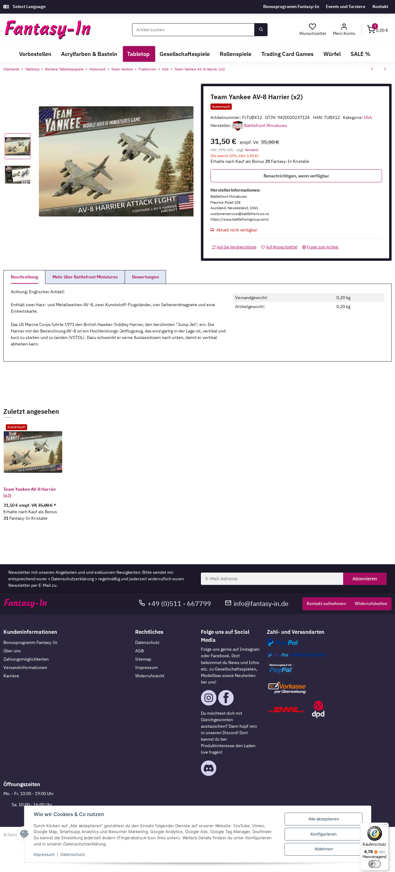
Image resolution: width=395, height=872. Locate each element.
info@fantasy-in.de (261, 603)
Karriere (11, 676)
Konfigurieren (323, 834)
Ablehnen (323, 848)
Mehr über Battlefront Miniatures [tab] (85, 277)
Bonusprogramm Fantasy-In (291, 6)
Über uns (12, 651)
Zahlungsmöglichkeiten (26, 659)
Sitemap (143, 659)
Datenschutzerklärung (72, 579)
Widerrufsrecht (149, 676)
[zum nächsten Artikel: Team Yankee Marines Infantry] (385, 69)
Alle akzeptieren (323, 818)
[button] (344, 30)
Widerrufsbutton (371, 603)
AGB (139, 651)
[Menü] (385, 826)
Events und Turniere (345, 6)
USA (368, 117)
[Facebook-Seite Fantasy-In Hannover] (226, 697)
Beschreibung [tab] (24, 277)
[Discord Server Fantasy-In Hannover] (208, 767)
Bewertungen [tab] (145, 277)
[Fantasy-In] (47, 30)
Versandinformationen (25, 667)
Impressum (146, 667)
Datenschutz (147, 642)
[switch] (374, 864)
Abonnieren (364, 579)
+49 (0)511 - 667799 (179, 603)
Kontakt (380, 6)
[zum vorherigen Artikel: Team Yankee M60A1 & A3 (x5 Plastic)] (371, 69)
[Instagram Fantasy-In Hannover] (208, 697)
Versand (251, 149)
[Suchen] (260, 29)
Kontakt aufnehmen (326, 603)
